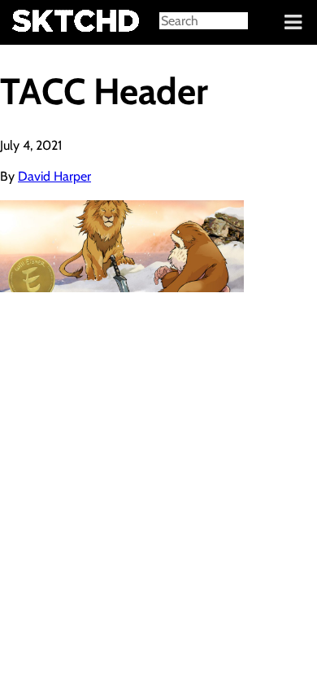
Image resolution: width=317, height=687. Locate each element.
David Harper (54, 176)
